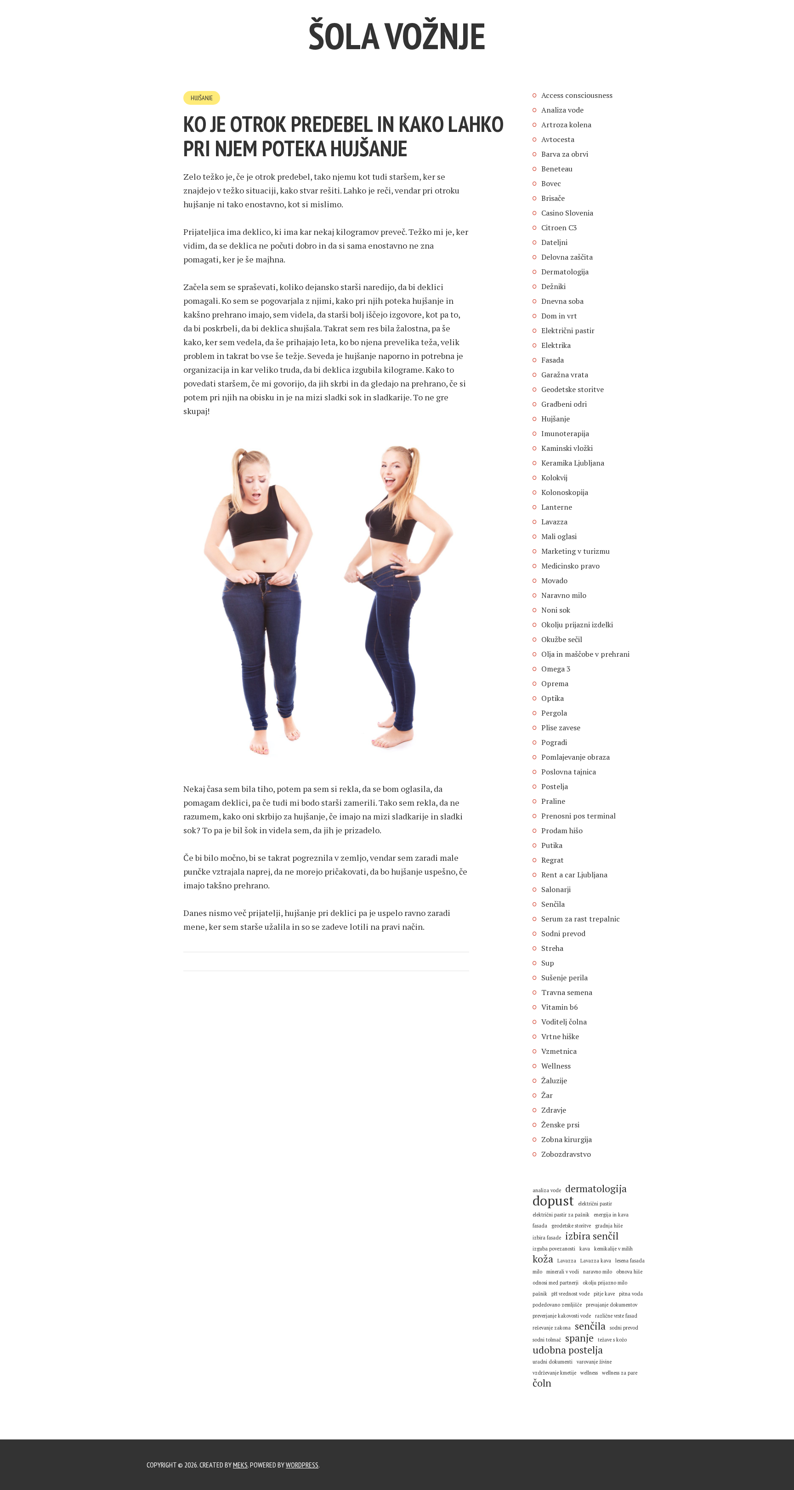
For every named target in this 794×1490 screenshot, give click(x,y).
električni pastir (595, 1203)
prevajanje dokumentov (611, 1305)
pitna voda (631, 1294)
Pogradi (554, 742)
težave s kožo (612, 1339)
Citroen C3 (559, 227)
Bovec (551, 183)
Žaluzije (554, 1080)
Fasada (552, 360)
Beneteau (557, 169)
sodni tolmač (547, 1339)
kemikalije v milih (613, 1248)
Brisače (553, 198)
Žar (547, 1095)
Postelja (554, 786)
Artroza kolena (566, 124)
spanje (579, 1338)
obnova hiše (629, 1271)
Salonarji (556, 889)
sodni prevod (624, 1328)
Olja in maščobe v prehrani (585, 654)
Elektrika (556, 345)
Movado (554, 580)
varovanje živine (594, 1362)
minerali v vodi (562, 1271)
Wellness (556, 1066)
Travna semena (566, 992)
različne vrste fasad (616, 1316)
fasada (540, 1226)
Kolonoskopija (564, 492)
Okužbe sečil (561, 639)
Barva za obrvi (564, 154)
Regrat (552, 860)
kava (584, 1248)
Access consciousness (577, 95)
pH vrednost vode (570, 1294)
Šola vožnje (397, 35)
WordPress (302, 1464)
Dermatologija (565, 272)
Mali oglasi (559, 536)
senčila (590, 1326)
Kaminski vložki (567, 448)
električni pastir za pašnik (561, 1214)
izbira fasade (547, 1237)
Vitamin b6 (559, 1007)
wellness (589, 1373)
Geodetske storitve (572, 389)
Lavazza (554, 522)
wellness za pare (619, 1373)
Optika (552, 698)
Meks (240, 1464)
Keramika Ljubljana (572, 463)
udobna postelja (568, 1350)
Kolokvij (554, 477)
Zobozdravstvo (566, 1154)
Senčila (553, 904)
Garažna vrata (564, 375)
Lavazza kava (595, 1260)
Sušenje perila (564, 977)
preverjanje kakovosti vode (562, 1316)
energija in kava (611, 1214)
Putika (551, 845)
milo (537, 1271)
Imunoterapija (565, 433)
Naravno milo (563, 595)
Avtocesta (557, 139)
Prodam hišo (562, 830)
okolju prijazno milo (605, 1283)
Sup (547, 963)
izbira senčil (591, 1236)
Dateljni (554, 242)
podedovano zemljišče (557, 1305)
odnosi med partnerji (555, 1283)
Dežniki (553, 286)
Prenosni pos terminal (578, 816)
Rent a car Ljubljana (574, 875)
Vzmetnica (559, 1051)
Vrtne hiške (560, 1036)
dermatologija (596, 1188)
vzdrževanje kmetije (554, 1373)
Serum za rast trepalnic (580, 919)
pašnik (540, 1294)
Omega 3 (556, 669)
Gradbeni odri (564, 404)
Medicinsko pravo (570, 566)
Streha (552, 948)
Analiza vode (562, 110)
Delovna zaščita (567, 257)
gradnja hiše (609, 1226)
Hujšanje (202, 98)
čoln (542, 1383)
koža (543, 1259)
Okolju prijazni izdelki (577, 625)
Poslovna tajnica (568, 772)
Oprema (554, 683)
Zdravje (553, 1110)
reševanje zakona (552, 1328)
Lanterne (556, 507)
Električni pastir (568, 330)
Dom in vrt (559, 316)
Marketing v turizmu (575, 551)
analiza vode (547, 1190)
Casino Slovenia (567, 213)
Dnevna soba (562, 301)
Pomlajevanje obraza (575, 757)
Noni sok (555, 610)
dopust (553, 1200)
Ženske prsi (560, 1125)
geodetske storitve (571, 1226)
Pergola (554, 713)
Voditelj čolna (564, 1022)
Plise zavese (560, 727)
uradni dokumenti (553, 1362)
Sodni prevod (563, 933)
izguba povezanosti (554, 1248)
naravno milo (597, 1271)
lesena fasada (630, 1260)
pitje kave (604, 1294)
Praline (553, 801)
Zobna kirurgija (566, 1139)
